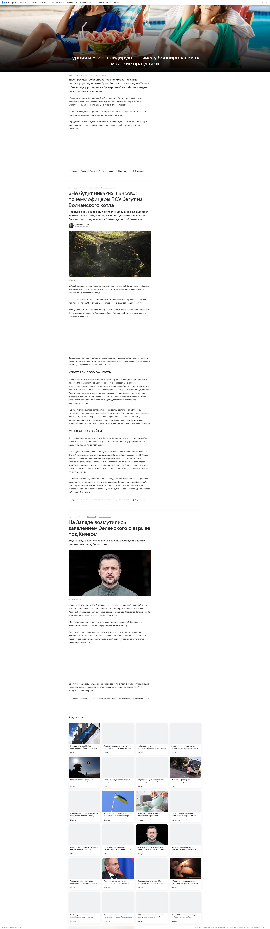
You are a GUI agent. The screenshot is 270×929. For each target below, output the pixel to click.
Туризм (103, 75)
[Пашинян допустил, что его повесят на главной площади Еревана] (118, 874)
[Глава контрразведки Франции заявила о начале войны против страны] (84, 772)
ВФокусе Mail (93, 188)
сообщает (101, 615)
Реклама (18, 927)
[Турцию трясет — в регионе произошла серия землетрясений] (84, 874)
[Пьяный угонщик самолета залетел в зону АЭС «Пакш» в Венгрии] (185, 840)
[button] (110, 254)
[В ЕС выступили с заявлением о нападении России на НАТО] (152, 908)
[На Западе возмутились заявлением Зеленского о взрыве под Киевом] (152, 739)
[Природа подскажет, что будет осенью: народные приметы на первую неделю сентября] (118, 739)
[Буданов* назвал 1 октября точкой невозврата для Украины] (84, 840)
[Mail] (3, 2)
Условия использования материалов (213, 927)
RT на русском (93, 75)
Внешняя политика (105, 517)
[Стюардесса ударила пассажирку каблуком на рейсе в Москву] (84, 806)
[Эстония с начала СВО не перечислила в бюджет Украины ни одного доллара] (84, 739)
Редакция (198, 927)
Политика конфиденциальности (256, 927)
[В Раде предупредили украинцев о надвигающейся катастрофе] (118, 806)
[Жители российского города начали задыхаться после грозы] (185, 739)
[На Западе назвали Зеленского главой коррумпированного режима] (84, 908)
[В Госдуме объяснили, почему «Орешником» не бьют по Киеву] (185, 874)
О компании (10, 927)
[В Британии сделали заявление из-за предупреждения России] (152, 772)
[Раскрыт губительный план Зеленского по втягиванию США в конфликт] (118, 840)
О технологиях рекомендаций (236, 927)
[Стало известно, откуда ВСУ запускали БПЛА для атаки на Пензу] (152, 874)
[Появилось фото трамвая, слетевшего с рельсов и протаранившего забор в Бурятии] (185, 772)
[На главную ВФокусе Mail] (10, 2)
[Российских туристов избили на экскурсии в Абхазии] (118, 772)
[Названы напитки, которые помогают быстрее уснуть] (152, 806)
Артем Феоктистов (82, 224)
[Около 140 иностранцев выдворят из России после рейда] (185, 908)
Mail (3, 927)
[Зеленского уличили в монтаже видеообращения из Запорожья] (152, 840)
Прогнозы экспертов (108, 188)
